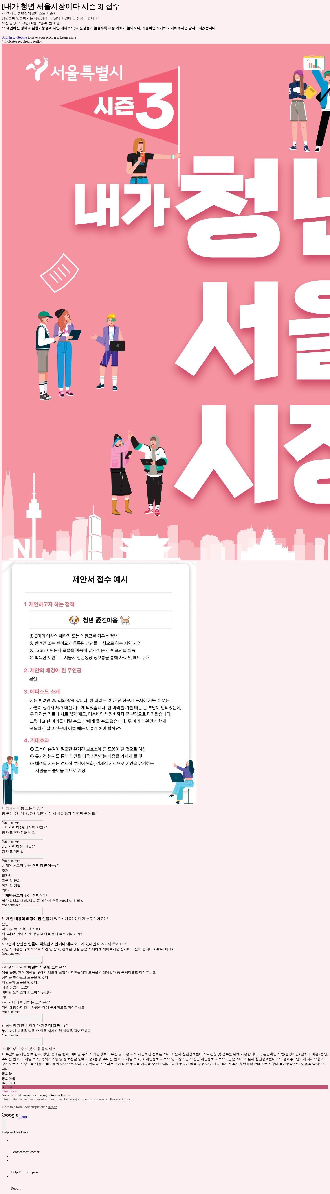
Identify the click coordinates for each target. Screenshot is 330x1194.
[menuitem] (169, 1146)
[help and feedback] (4, 1124)
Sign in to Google (14, 37)
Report (52, 1107)
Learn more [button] (68, 37)
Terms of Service (95, 1099)
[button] (165, 1087)
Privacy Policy (120, 1099)
